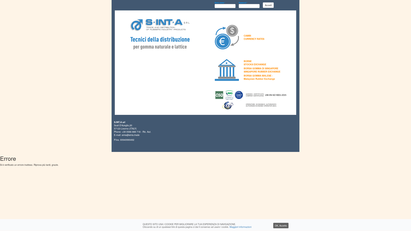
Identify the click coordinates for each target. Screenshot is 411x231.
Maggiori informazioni (240, 226)
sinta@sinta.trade (131, 135)
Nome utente (220, 3)
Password (243, 3)
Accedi (268, 5)
